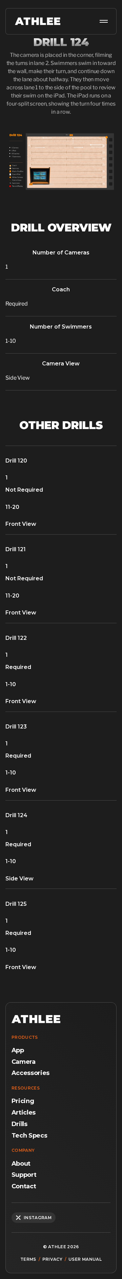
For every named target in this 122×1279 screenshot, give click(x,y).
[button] (102, 21)
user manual (85, 1259)
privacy (52, 1259)
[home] (36, 21)
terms (28, 1259)
